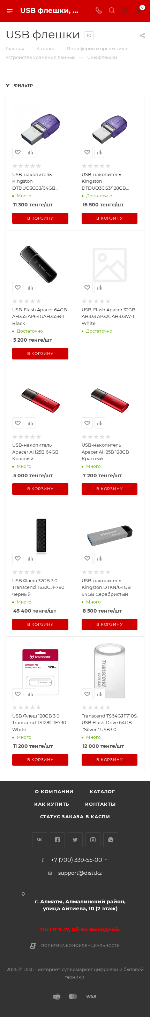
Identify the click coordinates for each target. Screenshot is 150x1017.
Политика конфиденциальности (80, 945)
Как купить (51, 804)
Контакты (100, 804)
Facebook (57, 839)
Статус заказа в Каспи (75, 816)
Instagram (92, 839)
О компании (54, 791)
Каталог (102, 791)
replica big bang (27, 70)
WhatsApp (110, 839)
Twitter (75, 839)
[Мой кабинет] (125, 11)
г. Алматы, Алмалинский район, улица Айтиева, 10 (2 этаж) (80, 905)
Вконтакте (39, 839)
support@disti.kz (80, 873)
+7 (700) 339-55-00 (76, 860)
